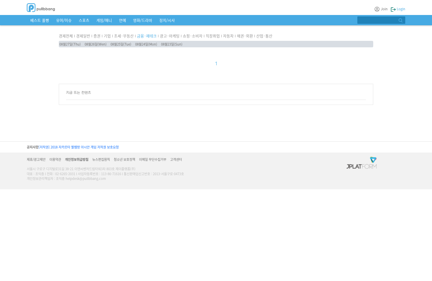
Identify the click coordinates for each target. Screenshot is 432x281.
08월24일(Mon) (146, 44)
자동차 (228, 36)
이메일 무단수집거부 (152, 159)
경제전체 (66, 36)
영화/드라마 (142, 20)
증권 (97, 36)
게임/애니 (104, 20)
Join (384, 8)
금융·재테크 (147, 36)
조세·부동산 (124, 36)
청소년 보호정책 (124, 159)
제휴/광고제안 (36, 159)
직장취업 (213, 36)
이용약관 (55, 159)
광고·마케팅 (170, 36)
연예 (122, 20)
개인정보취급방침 (76, 159)
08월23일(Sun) (171, 44)
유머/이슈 (64, 20)
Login (400, 8)
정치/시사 (167, 20)
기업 (107, 36)
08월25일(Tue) (120, 44)
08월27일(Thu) (70, 44)
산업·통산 (264, 36)
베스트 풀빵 (39, 20)
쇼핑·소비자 (192, 36)
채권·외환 (245, 36)
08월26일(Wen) (96, 44)
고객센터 (176, 159)
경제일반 (83, 36)
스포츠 (84, 20)
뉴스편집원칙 (101, 159)
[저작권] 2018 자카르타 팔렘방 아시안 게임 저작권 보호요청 (78, 147)
